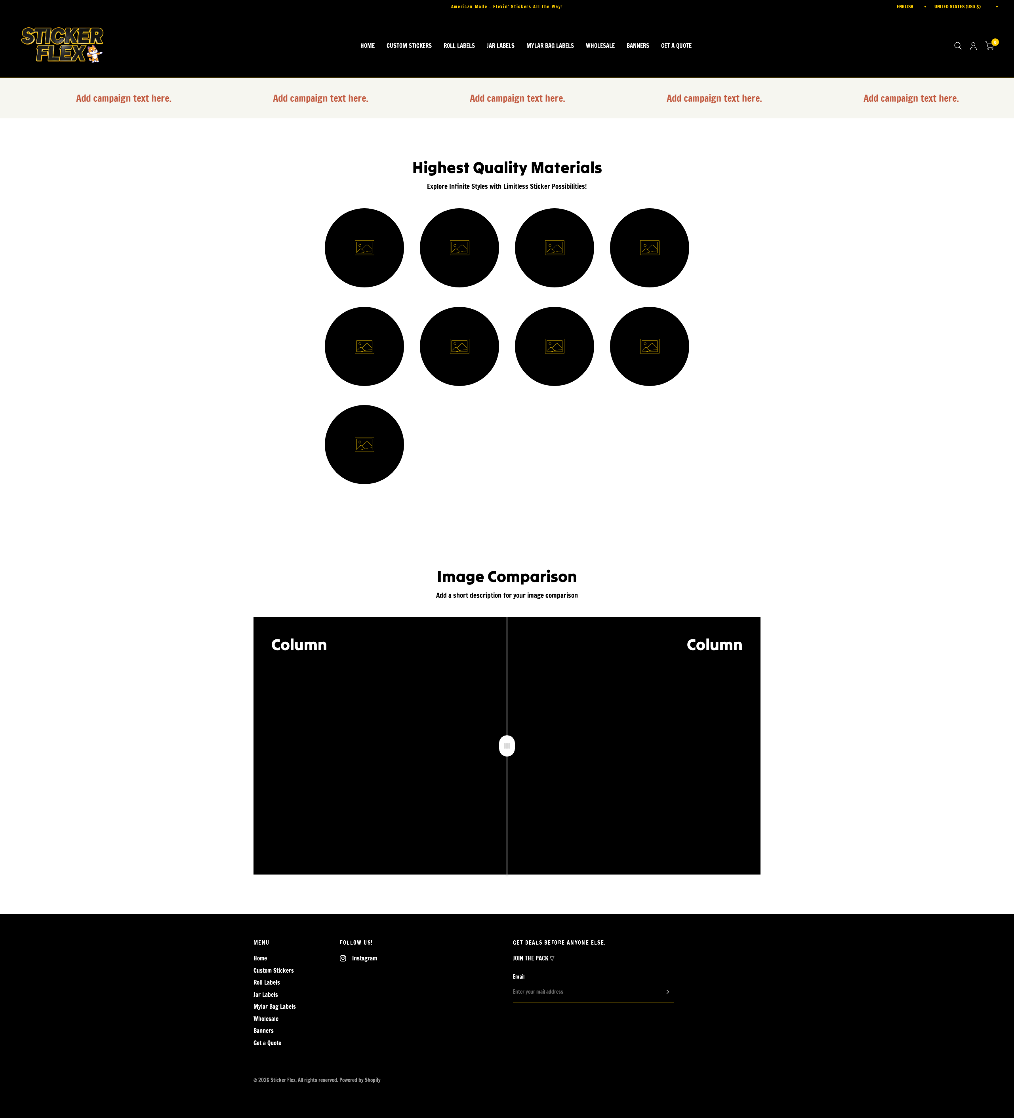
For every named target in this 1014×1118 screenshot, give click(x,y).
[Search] (958, 46)
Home (367, 46)
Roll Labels (459, 46)
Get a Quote (676, 46)
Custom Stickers (409, 46)
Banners (638, 46)
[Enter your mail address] (666, 992)
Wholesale (600, 46)
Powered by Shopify (360, 1080)
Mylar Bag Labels (550, 46)
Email (518, 976)
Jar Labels (501, 46)
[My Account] (973, 46)
